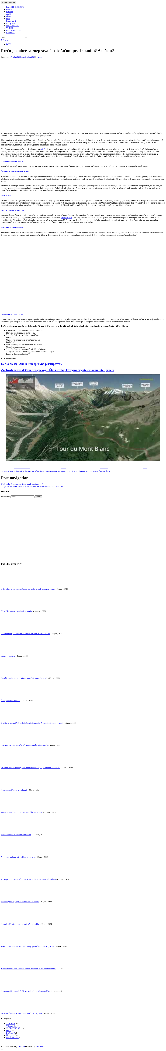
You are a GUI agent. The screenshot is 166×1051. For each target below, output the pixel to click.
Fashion (9, 12)
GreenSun (10, 33)
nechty (9, 14)
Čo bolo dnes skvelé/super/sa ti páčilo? (15, 171)
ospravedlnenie (51, 471)
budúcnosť (5, 471)
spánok (107, 471)
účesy (8, 16)
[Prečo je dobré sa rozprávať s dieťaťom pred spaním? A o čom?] (77, 129)
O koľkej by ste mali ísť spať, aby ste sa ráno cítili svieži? (24, 745)
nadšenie (40, 471)
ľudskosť (33, 471)
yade (40, 57)
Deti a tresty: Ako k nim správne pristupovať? (32, 364)
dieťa (43, 149)
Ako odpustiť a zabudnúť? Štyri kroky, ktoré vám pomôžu (25, 991)
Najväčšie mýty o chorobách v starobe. (17, 611)
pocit (60, 471)
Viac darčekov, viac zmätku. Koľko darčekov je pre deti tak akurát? (28, 969)
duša (16, 471)
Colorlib (21, 1046)
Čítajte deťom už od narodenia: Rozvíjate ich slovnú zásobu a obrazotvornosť (32, 486)
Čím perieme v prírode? (10, 700)
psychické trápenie (69, 471)
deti (11, 471)
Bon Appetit (11, 21)
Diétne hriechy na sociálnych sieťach (16, 835)
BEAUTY (10, 1033)
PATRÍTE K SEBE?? (15, 7)
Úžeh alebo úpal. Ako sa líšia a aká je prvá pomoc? (22, 484)
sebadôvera (99, 471)
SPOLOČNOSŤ (13, 1028)
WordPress (40, 1046)
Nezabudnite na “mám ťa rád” (12, 314)
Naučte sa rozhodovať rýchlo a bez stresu (18, 857)
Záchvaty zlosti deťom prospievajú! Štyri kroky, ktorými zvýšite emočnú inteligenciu (57, 370)
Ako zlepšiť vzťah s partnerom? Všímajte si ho (20, 924)
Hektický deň (66, 218)
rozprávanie (89, 471)
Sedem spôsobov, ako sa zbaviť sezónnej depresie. (21, 1013)
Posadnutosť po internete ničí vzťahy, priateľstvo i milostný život (27, 946)
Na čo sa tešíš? (6, 195)
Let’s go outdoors (13, 30)
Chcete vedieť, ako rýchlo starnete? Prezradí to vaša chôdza (25, 633)
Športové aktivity (8, 656)
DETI (8, 44)
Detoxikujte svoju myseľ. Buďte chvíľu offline (20, 902)
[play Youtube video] (83, 417)
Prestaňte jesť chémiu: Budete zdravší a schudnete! (22, 812)
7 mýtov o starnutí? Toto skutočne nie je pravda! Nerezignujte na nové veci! (32, 723)
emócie (21, 471)
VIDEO (9, 28)
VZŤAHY (10, 1026)
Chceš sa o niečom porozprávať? (13, 210)
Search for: (5, 497)
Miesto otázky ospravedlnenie (12, 227)
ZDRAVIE (10, 1023)
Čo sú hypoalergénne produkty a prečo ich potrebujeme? (24, 678)
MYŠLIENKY (12, 26)
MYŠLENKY (12, 23)
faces (8, 19)
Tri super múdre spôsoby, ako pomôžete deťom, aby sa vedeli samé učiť (30, 768)
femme (9, 9)
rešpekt (81, 471)
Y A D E (4, 40)
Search (38, 497)
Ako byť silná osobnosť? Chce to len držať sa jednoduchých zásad (28, 879)
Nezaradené (11, 1035)
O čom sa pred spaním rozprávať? (13, 161)
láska (27, 471)
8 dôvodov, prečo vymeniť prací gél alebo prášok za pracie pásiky (28, 589)
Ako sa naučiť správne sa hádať (14, 790)
